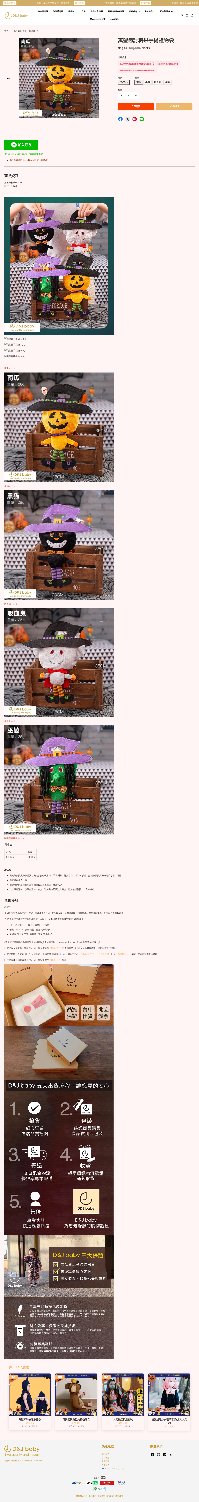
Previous (8, 78)
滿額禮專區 (58, 11)
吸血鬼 (157, 82)
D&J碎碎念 (115, 19)
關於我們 (105, 1454)
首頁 (6, 31)
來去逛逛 (128, 3)
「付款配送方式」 (87, 954)
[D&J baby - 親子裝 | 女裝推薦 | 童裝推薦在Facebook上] (152, 1456)
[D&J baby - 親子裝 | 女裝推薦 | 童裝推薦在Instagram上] (158, 1456)
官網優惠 (133, 11)
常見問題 (105, 1461)
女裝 (84, 11)
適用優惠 (122, 57)
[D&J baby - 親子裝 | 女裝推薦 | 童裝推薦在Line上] (165, 1456)
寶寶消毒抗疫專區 (116, 11)
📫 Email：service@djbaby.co (113, 1468)
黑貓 (147, 82)
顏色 (137, 77)
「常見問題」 (122, 954)
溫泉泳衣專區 (97, 11)
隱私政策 (110, 1496)
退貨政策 (92, 1496)
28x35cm (124, 82)
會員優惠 (105, 1458)
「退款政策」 (104, 954)
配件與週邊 (165, 11)
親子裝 (71, 11)
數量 (120, 90)
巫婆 (167, 82)
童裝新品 (148, 11)
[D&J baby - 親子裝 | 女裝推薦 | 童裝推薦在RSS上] (170, 1455)
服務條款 (101, 1496)
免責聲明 (119, 1496)
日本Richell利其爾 (97, 19)
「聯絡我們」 (55, 948)
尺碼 (120, 77)
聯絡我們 (105, 1465)
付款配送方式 (81, 1496)
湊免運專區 (58, 3)
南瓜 (139, 82)
